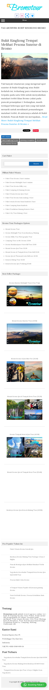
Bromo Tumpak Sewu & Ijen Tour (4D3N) (24, 434)
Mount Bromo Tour (12, 229)
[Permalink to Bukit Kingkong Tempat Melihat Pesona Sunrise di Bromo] (24, 80)
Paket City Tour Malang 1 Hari (16, 213)
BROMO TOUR (31, 682)
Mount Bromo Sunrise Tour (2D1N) (24, 321)
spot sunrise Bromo (9, 144)
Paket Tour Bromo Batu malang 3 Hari (19, 198)
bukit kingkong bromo (10, 140)
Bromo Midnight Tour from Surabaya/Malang (22, 233)
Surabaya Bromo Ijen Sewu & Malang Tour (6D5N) (24, 510)
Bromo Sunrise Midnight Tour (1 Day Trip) (24, 283)
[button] (34, 684)
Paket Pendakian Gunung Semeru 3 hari (19, 209)
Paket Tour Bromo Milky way (16, 186)
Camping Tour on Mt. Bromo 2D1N (18, 241)
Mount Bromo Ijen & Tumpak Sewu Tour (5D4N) (24, 472)
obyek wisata (41, 140)
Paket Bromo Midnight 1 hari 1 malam (18, 182)
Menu (24, 20)
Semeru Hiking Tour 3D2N (15, 260)
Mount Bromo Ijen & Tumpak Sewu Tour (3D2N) (24, 396)
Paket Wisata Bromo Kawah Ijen (21, 549)
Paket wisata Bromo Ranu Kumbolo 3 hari (20, 202)
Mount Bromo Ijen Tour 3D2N (16, 248)
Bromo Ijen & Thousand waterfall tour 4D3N (21, 256)
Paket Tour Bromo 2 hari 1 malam (17, 178)
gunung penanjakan (27, 140)
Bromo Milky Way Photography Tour (18, 237)
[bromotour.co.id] (24, 10)
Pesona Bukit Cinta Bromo (19, 580)
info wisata (6, 137)
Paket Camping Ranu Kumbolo (16, 205)
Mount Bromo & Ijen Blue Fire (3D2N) (24, 359)
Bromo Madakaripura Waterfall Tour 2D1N (20, 244)
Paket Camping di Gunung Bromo (17, 190)
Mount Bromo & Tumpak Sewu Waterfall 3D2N (22, 252)
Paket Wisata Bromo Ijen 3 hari (16, 194)
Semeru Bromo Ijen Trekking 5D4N (18, 264)
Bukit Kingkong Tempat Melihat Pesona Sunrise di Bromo (21, 44)
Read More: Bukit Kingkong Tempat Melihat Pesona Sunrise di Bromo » (24, 120)
